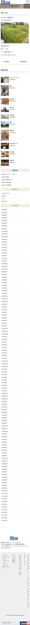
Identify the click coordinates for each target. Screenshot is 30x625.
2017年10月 (5, 496)
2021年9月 (4, 369)
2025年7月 (4, 244)
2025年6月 (4, 247)
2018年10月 (5, 463)
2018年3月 (4, 482)
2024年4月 (4, 285)
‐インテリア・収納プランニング (5, 566)
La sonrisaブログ (6, 193)
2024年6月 (4, 279)
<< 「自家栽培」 (6, 61)
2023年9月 (4, 304)
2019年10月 (5, 431)
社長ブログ (4, 201)
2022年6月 (4, 344)
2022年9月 (4, 336)
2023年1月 (4, 325)
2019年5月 (4, 444)
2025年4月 (4, 252)
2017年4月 (4, 512)
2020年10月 (5, 398)
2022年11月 (5, 331)
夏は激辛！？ (13, 99)
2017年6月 (4, 507)
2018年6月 (4, 474)
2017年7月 (4, 504)
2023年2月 (4, 323)
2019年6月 (4, 442)
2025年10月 (5, 236)
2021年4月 (4, 382)
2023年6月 (4, 312)
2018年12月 (5, 458)
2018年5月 (4, 477)
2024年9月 (4, 271)
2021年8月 (4, 371)
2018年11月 (5, 461)
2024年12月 (5, 263)
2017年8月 (4, 501)
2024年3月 (4, 288)
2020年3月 (4, 417)
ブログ (3, 198)
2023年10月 (5, 301)
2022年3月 (4, 352)
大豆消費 (12, 152)
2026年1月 (4, 228)
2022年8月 (4, 339)
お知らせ (4, 196)
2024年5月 (4, 282)
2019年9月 (4, 434)
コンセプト (4, 555)
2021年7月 (4, 374)
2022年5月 (4, 347)
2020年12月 (5, 393)
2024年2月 (4, 290)
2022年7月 (4, 342)
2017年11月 (5, 493)
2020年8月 (4, 404)
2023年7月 (4, 309)
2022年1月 (4, 358)
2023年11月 (5, 298)
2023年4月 (4, 317)
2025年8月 (4, 242)
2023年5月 (4, 315)
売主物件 (12, 107)
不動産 (13, 560)
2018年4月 (4, 480)
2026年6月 (4, 215)
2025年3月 (4, 255)
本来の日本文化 (13, 143)
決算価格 (12, 115)
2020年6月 (4, 409)
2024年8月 (4, 274)
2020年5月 (4, 412)
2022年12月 (5, 328)
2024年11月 (5, 266)
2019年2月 (4, 452)
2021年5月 (4, 379)
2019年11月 (5, 428)
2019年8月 (4, 436)
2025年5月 (4, 250)
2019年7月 (4, 439)
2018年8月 (4, 469)
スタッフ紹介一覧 (20, 557)
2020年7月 (4, 406)
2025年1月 (4, 261)
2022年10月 (5, 334)
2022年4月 (4, 350)
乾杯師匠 (12, 160)
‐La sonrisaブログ (20, 572)
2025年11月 (5, 233)
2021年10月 (5, 366)
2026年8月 (4, 209)
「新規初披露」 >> (23, 61)
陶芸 (11, 86)
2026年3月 (4, 223)
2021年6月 (4, 377)
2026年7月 (4, 212)
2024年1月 (4, 293)
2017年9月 (4, 498)
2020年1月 (4, 423)
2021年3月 (4, 385)
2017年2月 (4, 517)
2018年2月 (4, 485)
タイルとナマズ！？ (15, 77)
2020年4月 (4, 415)
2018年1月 (4, 488)
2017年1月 (4, 520)
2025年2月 (4, 258)
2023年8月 (4, 307)
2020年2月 (4, 420)
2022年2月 (4, 355)
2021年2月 (4, 388)
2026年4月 (4, 220)
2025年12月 (5, 231)
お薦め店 (12, 130)
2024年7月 (4, 277)
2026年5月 (4, 217)
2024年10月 (5, 269)
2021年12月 (5, 361)
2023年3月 (4, 320)
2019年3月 (4, 450)
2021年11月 (5, 363)
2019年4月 (4, 447)
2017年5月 (4, 509)
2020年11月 (5, 396)
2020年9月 (4, 401)
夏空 (11, 122)
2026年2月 (4, 225)
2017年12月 (5, 490)
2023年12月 (5, 296)
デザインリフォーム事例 (14, 557)
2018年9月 (4, 466)
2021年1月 (4, 390)
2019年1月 (4, 455)
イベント (14, 562)
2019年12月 (5, 425)
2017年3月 (4, 515)
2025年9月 (4, 239)
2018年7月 (4, 471)
